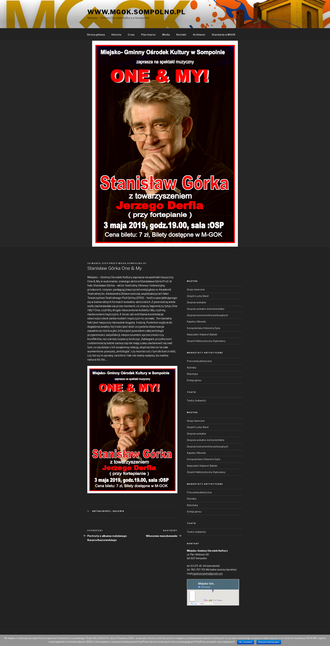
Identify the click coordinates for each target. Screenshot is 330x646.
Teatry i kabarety (196, 400)
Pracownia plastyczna (199, 361)
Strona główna (96, 34)
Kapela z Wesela (196, 321)
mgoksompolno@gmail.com (207, 573)
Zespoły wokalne (196, 302)
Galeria (118, 511)
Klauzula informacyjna (268, 642)
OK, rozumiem (245, 642)
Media (166, 34)
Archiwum (199, 34)
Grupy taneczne (196, 289)
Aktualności (101, 511)
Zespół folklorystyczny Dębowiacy (206, 340)
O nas (131, 34)
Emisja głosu (194, 380)
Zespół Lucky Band (197, 296)
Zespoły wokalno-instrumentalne (205, 308)
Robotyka (192, 373)
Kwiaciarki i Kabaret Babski (202, 334)
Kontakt (181, 34)
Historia (116, 34)
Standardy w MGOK (223, 34)
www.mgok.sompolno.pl (136, 12)
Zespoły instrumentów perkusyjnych (207, 315)
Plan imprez (148, 34)
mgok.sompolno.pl (132, 263)
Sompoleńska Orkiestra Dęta (203, 328)
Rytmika (191, 367)
